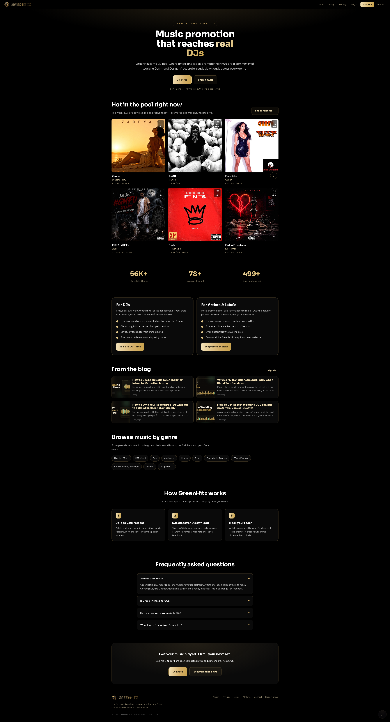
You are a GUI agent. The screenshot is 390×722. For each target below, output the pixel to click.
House (184, 458)
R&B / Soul (140, 458)
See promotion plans (216, 346)
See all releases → (265, 110)
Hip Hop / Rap (121, 458)
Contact (258, 696)
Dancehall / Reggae (217, 458)
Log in (354, 4)
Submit (380, 4)
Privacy (226, 696)
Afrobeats (169, 458)
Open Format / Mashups (126, 466)
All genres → (167, 466)
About (216, 696)
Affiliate (246, 696)
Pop (155, 458)
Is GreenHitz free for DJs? (155, 600)
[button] (161, 168)
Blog (331, 4)
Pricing (342, 4)
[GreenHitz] (17, 4)
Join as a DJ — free (130, 346)
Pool (321, 4)
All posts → (272, 370)
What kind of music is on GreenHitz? (161, 624)
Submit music (205, 79)
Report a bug (271, 696)
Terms (236, 696)
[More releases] (273, 175)
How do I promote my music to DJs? (160, 612)
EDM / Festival (241, 458)
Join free (367, 4)
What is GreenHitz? (151, 578)
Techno (149, 466)
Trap (197, 458)
